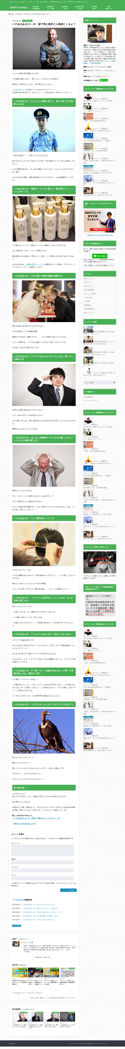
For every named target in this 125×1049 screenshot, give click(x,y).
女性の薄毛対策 (89, 309)
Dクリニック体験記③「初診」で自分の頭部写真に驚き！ (95, 450)
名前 (14, 859)
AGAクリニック (89, 278)
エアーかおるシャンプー (100, 76)
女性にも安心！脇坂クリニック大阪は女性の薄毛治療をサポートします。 (52, 998)
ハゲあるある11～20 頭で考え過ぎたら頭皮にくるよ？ (40, 916)
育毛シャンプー (89, 313)
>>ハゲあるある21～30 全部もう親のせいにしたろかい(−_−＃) (36, 818)
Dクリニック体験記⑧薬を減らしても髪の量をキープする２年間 (97, 513)
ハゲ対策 (87, 301)
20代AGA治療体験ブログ (88, 1043)
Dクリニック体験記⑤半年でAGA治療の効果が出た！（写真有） (97, 474)
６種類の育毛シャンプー (34, 264)
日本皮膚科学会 (88, 397)
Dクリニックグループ (90, 400)
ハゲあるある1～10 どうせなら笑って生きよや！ (38, 919)
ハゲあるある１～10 (19, 90)
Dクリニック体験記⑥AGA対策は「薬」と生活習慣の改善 (95, 487)
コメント (15, 843)
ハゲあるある (18, 900)
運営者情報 (12, 1043)
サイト (13, 875)
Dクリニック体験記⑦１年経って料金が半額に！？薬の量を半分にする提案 (99, 161)
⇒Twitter (67, 949)
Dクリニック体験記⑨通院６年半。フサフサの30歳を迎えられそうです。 (98, 183)
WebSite (40, 957)
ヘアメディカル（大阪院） (104, 67)
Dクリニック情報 (89, 294)
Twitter (48, 957)
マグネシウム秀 (27, 942)
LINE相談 (27, 951)
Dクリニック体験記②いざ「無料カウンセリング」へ (93, 438)
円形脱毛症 (87, 305)
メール (14, 867)
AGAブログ (87, 282)
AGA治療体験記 (89, 290)
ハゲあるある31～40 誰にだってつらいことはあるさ (40, 908)
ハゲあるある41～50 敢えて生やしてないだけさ (38, 904)
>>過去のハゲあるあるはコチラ (24, 824)
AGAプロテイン (89, 286)
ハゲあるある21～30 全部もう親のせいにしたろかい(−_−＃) (42, 912)
